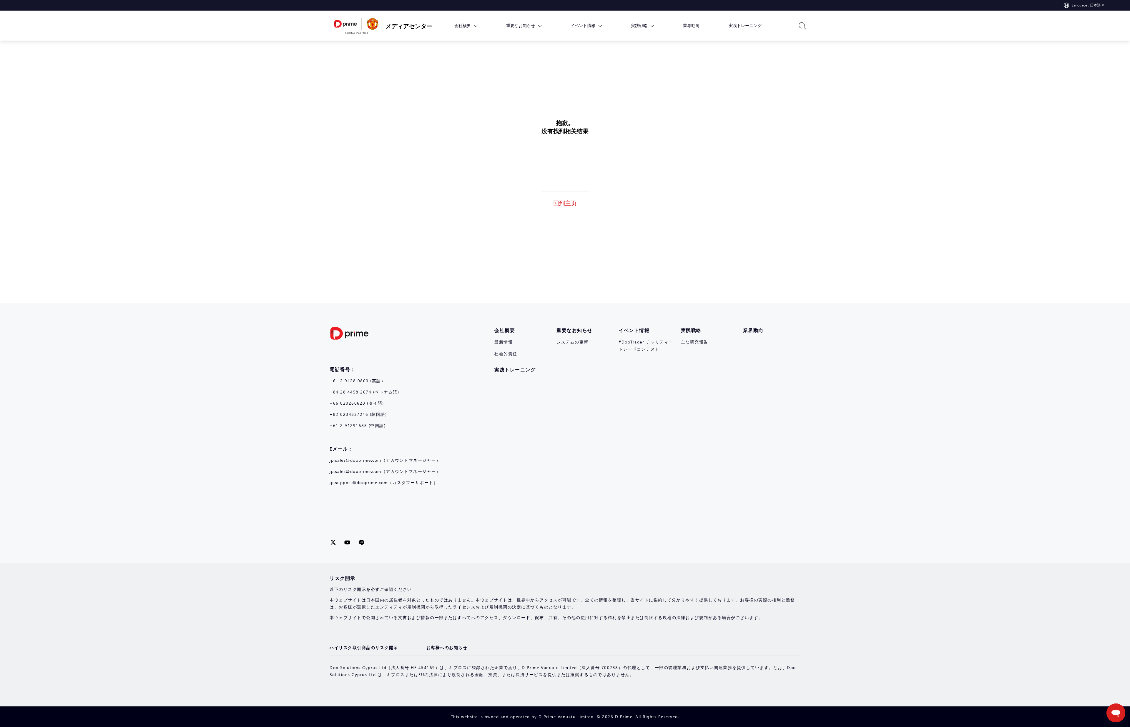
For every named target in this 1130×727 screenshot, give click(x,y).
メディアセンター (404, 25)
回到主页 (565, 203)
